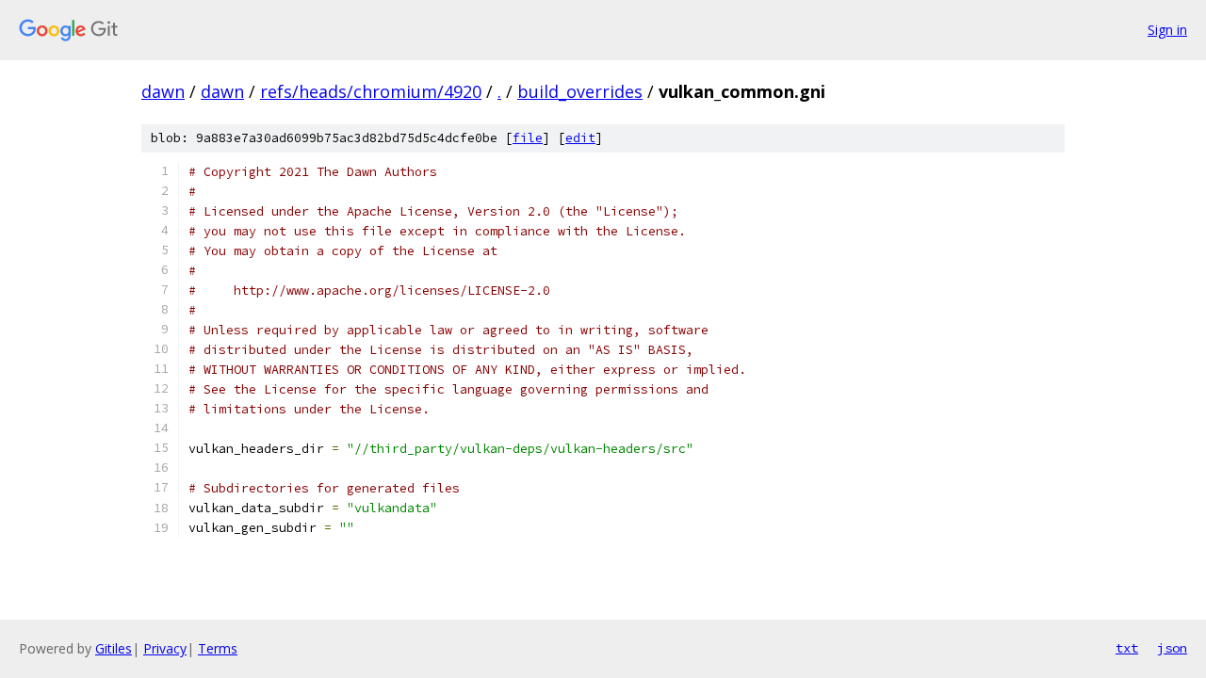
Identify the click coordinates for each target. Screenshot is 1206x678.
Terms (217, 648)
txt (1127, 647)
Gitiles (113, 648)
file (528, 138)
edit (580, 138)
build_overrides (580, 91)
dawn (163, 91)
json (1172, 647)
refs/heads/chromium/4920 (370, 91)
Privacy (165, 648)
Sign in (1167, 30)
